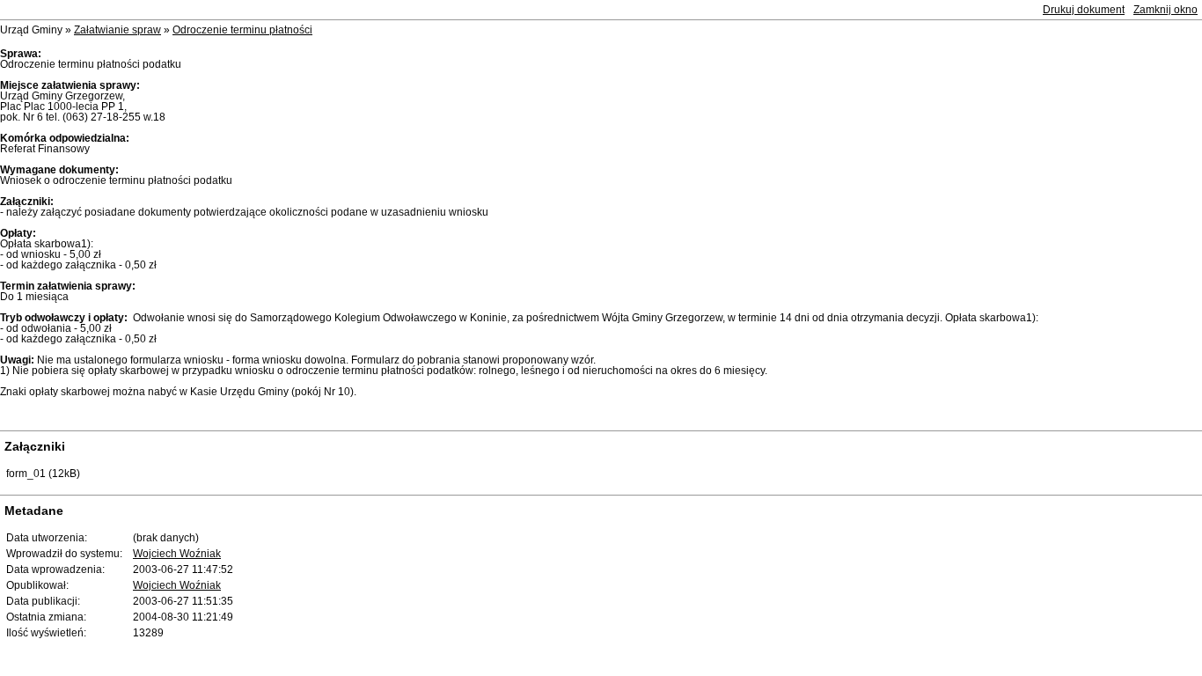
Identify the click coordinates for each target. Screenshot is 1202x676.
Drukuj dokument (1084, 10)
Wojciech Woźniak (177, 553)
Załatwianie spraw (117, 30)
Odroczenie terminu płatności (242, 30)
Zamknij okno (1165, 10)
